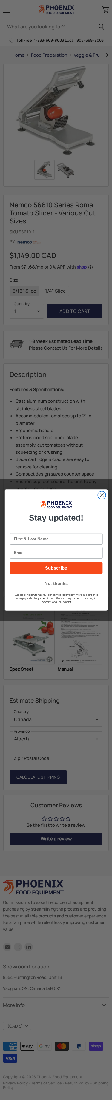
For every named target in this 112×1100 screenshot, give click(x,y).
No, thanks (55, 583)
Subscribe (56, 567)
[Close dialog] (102, 495)
